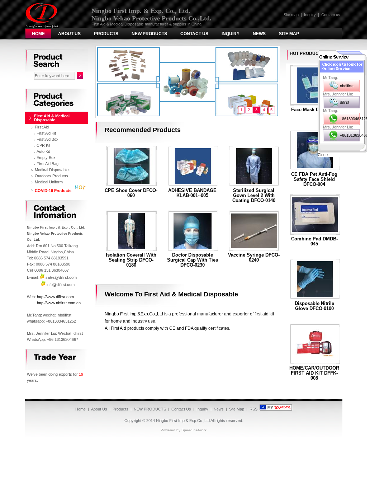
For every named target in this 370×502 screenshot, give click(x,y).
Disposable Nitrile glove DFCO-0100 (314, 306)
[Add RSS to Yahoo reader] (275, 409)
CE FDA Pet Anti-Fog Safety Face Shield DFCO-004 (314, 179)
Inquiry (310, 15)
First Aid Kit (46, 133)
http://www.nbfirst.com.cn (59, 303)
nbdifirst (347, 86)
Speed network (194, 430)
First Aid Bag (47, 163)
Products (106, 33)
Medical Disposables (53, 170)
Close (323, 155)
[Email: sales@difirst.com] (42, 277)
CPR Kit (43, 145)
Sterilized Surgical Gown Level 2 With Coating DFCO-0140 (253, 195)
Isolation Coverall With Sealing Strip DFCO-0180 (131, 260)
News (259, 33)
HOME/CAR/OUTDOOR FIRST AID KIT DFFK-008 (314, 373)
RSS (253, 409)
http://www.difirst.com (55, 297)
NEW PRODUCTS (149, 33)
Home (38, 33)
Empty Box (46, 157)
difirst (344, 102)
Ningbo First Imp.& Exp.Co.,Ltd (183, 420)
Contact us (330, 15)
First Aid (42, 127)
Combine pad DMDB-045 (314, 241)
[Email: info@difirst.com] (43, 284)
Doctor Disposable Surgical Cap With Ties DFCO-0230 (192, 260)
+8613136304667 (350, 135)
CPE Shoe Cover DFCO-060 (131, 193)
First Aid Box (47, 139)
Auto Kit (43, 151)
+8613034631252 (350, 119)
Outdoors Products (51, 176)
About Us (69, 33)
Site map (291, 15)
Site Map (289, 33)
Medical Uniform (49, 182)
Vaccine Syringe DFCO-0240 (254, 258)
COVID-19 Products (53, 190)
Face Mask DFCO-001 (314, 109)
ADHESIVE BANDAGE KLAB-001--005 (192, 193)
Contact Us (194, 33)
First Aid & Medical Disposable (52, 118)
